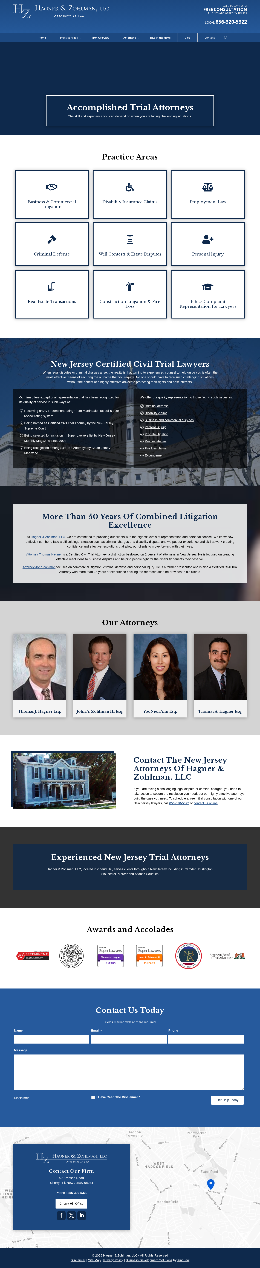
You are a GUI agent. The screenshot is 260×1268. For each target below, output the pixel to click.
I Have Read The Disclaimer (118, 1097)
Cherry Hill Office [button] (71, 1203)
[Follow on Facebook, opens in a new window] (61, 1215)
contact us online (206, 803)
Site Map (94, 1260)
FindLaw (183, 1260)
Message (20, 1050)
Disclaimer (21, 1098)
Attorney (44, 554)
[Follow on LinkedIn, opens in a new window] (81, 1215)
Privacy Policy (113, 1260)
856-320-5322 (231, 21)
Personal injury (155, 427)
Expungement (154, 455)
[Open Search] (225, 38)
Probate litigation (156, 434)
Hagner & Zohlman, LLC (120, 1255)
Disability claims (156, 413)
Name (18, 1030)
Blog (187, 37)
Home (42, 37)
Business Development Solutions (149, 1260)
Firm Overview (100, 37)
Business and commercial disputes (169, 420)
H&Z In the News (160, 37)
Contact (210, 37)
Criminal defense (157, 406)
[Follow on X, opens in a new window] (71, 1215)
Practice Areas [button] (69, 37)
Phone (173, 1030)
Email (96, 1030)
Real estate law (155, 441)
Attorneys (129, 37)
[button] (256, 1242)
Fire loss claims (156, 448)
